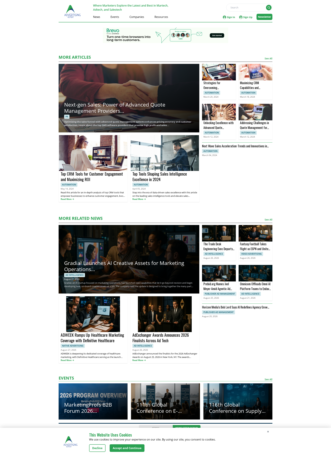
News (96, 17)
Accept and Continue (127, 448)
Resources (161, 17)
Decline (97, 448)
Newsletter (264, 16)
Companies (136, 17)
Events (115, 17)
